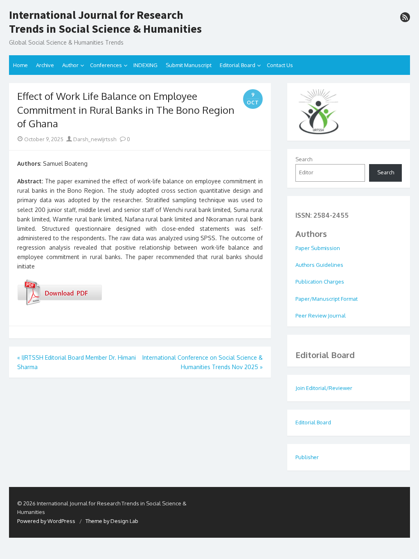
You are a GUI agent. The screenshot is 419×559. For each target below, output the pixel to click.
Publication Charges (319, 281)
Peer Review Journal (320, 315)
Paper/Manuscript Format (326, 298)
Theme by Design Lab (112, 521)
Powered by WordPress (46, 521)
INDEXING (145, 65)
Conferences (106, 65)
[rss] (405, 17)
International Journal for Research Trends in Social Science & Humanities (105, 22)
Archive (45, 65)
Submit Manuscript (189, 65)
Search (303, 159)
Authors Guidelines (319, 264)
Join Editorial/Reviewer (323, 388)
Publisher (307, 457)
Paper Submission (317, 248)
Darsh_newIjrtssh (94, 139)
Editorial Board (237, 65)
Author (70, 65)
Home (20, 65)
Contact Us (280, 65)
